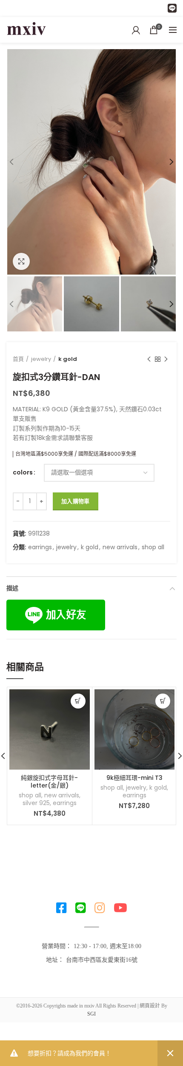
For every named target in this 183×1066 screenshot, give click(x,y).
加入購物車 (75, 501)
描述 (12, 588)
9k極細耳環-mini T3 (134, 778)
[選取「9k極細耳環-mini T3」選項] (162, 701)
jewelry (41, 359)
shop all (153, 547)
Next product (166, 359)
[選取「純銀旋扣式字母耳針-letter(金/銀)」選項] (78, 701)
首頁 (18, 359)
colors (23, 473)
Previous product (149, 359)
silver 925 (36, 803)
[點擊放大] (21, 261)
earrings (40, 547)
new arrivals (120, 547)
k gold (67, 359)
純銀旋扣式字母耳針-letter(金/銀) (49, 781)
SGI (91, 1014)
